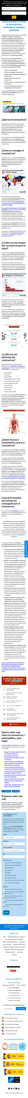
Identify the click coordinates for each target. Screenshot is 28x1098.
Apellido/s (6, 841)
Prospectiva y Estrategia (10, 875)
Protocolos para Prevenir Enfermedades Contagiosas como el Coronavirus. (14, 757)
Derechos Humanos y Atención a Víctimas (14, 880)
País (4, 854)
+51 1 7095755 (9, 1033)
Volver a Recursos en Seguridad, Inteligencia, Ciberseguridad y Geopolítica (15, 927)
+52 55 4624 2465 (9, 1024)
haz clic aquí (11, 94)
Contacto (14, 954)
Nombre (5, 834)
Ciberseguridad (8, 870)
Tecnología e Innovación (10, 877)
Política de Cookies (10, 952)
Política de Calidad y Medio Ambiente (14, 949)
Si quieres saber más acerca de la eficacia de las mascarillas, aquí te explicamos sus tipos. (13, 203)
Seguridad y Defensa (9, 867)
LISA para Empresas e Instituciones (14, 939)
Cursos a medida (21, 985)
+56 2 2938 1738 (9, 1030)
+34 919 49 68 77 (9, 1018)
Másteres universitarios (14, 982)
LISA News (22, 942)
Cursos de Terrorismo (14, 995)
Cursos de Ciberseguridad (14, 990)
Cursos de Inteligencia (14, 987)
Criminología (8, 872)
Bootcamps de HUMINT (9, 985)
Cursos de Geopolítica (14, 992)
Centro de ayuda (7, 944)
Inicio (4, 936)
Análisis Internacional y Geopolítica (13, 865)
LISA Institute (12, 1093)
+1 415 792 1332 (9, 1021)
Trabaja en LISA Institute (19, 944)
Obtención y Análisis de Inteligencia (13, 862)
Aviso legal (19, 952)
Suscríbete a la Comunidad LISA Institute (14, 1005)
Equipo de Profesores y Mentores (16, 936)
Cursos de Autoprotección (14, 998)
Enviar (6, 912)
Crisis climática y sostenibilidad (12, 882)
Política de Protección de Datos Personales (14, 947)
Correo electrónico (8, 847)
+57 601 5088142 (9, 1027)
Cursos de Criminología (14, 1000)
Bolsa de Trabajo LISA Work (10, 942)
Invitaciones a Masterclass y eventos (13, 889)
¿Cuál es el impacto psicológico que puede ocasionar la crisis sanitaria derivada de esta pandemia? (14, 763)
